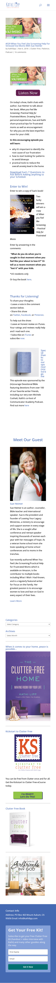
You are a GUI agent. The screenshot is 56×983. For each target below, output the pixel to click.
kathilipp (12, 48)
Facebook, (26, 314)
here (29, 279)
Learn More (16, 601)
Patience (45, 48)
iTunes (27, 334)
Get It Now (28, 967)
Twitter (16, 314)
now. (22, 338)
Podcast (9, 52)
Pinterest (39, 314)
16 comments (20, 52)
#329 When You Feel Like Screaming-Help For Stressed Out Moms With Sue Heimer (28, 44)
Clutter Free (35, 48)
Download (15, 172)
